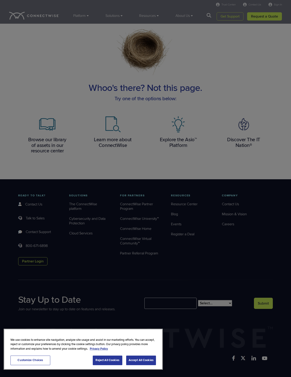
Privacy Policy (99, 349)
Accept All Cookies (141, 360)
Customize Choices (30, 360)
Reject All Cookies (107, 360)
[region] (83, 349)
